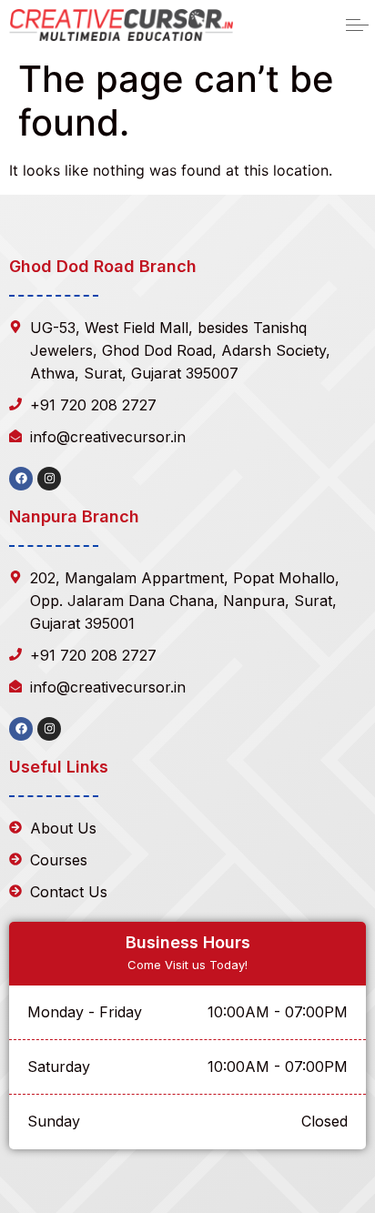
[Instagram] (49, 478)
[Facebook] (21, 478)
